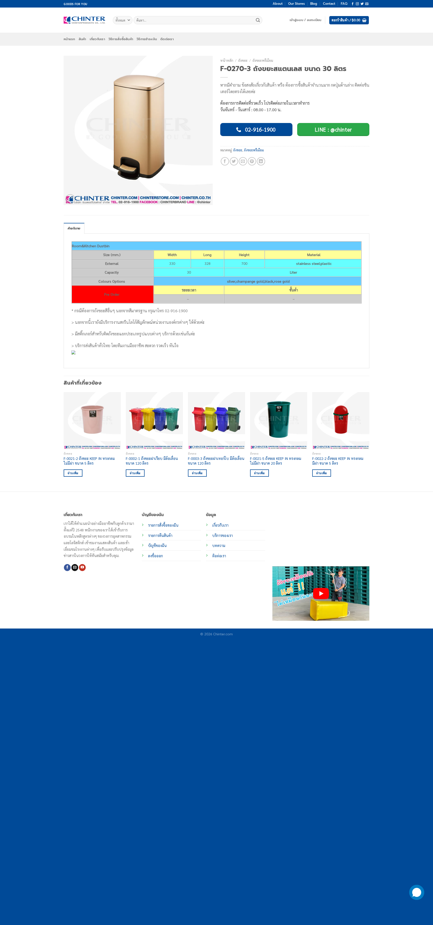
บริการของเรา (222, 535)
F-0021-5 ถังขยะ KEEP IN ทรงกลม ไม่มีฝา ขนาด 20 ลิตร (275, 460)
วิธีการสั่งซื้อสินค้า (121, 39)
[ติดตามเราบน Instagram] (357, 4)
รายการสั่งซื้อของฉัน (163, 525)
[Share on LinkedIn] (261, 161)
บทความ (218, 545)
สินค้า (82, 39)
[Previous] (64, 441)
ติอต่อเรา (219, 555)
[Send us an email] (366, 4)
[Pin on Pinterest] (252, 161)
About (278, 3)
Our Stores (296, 3)
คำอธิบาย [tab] (74, 228)
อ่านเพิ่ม (73, 473)
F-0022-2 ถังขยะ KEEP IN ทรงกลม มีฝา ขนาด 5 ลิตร (337, 460)
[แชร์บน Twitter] (234, 161)
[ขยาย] (70, 199)
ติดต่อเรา (167, 39)
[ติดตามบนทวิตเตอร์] (362, 4)
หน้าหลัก (226, 60)
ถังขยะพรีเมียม (263, 60)
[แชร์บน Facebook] (225, 161)
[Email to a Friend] (243, 161)
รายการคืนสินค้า (160, 535)
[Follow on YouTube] (82, 567)
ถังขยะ (243, 60)
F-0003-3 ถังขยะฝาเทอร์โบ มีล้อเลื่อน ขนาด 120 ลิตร (216, 460)
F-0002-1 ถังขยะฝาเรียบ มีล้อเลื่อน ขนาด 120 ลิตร (152, 460)
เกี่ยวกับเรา (97, 39)
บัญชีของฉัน (157, 545)
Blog (313, 3)
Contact (329, 3)
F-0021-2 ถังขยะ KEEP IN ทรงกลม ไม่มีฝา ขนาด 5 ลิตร (89, 460)
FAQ (344, 3)
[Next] (369, 441)
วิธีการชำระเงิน (147, 39)
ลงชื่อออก (155, 555)
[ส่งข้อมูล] (258, 20)
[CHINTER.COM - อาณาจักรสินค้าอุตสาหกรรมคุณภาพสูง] (84, 20)
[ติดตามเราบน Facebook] (352, 4)
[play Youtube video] (320, 593)
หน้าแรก (69, 39)
